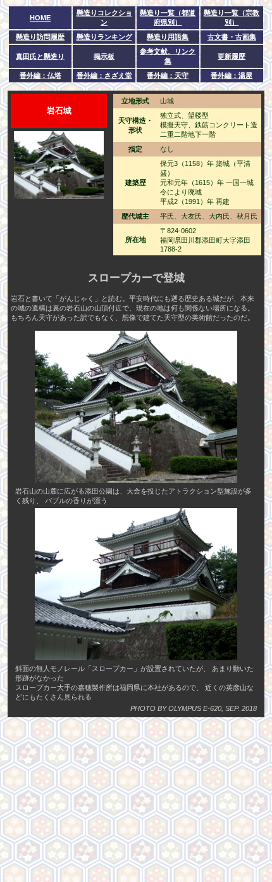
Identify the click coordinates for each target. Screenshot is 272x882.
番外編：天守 (168, 75)
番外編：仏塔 (40, 75)
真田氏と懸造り (40, 56)
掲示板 (104, 56)
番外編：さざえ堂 (104, 75)
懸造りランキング (104, 37)
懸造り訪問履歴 (40, 37)
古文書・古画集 (231, 37)
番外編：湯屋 (231, 75)
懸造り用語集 (168, 37)
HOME (40, 18)
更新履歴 (231, 56)
